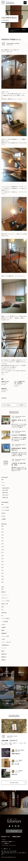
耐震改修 (3, 660)
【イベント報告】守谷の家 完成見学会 (19, 382)
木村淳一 (3, 516)
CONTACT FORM (14, 831)
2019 (2, 546)
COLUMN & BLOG (14, 782)
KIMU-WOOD (5, 495)
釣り (2, 609)
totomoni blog (5, 488)
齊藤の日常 (5, 492)
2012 (2, 567)
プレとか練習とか (20, 405)
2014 (2, 561)
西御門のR (3, 657)
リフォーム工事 (5, 636)
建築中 (3, 630)
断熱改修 (3, 592)
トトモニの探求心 (5, 618)
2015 (2, 558)
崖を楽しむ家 (4, 603)
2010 (2, 573)
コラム (3, 482)
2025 (2, 529)
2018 (2, 549)
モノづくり (4, 648)
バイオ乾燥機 (4, 621)
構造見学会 (4, 388)
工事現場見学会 (5, 645)
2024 (2, 532)
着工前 (3, 651)
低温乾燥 (3, 627)
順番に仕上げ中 (5, 381)
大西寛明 (3, 519)
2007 (2, 582)
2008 (2, 579)
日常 (2, 606)
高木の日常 (5, 490)
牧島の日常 (5, 497)
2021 (2, 541)
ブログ (3, 485)
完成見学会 (4, 612)
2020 (2, 543)
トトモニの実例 (5, 507)
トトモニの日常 (5, 510)
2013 (2, 564)
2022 (2, 538)
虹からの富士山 (7, 405)
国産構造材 (4, 633)
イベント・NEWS (5, 601)
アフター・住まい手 (6, 642)
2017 (2, 552)
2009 (2, 576)
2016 (2, 555)
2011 (2, 570)
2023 (2, 535)
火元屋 (3, 639)
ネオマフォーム (5, 598)
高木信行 (3, 513)
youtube (3, 624)
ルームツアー (4, 595)
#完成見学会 (4, 398)
